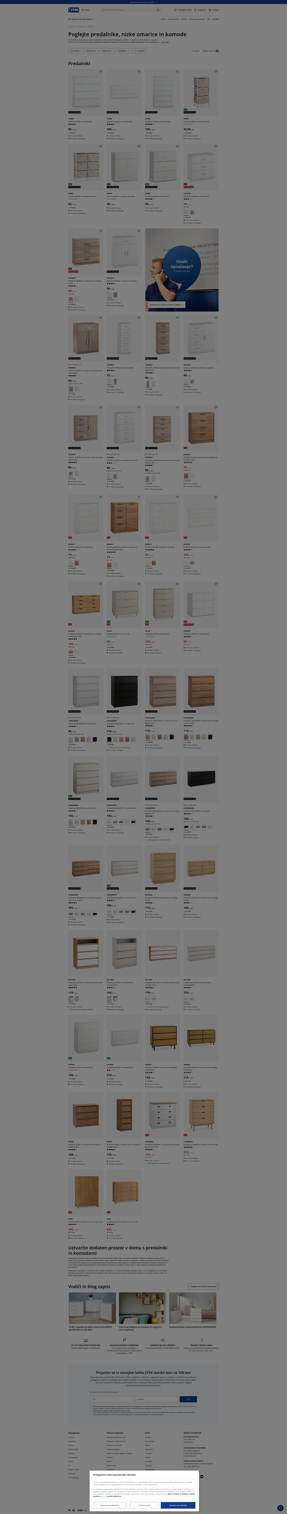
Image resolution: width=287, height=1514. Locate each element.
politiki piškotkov (114, 1496)
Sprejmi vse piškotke (178, 1505)
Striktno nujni (144, 1505)
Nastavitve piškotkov (110, 1505)
